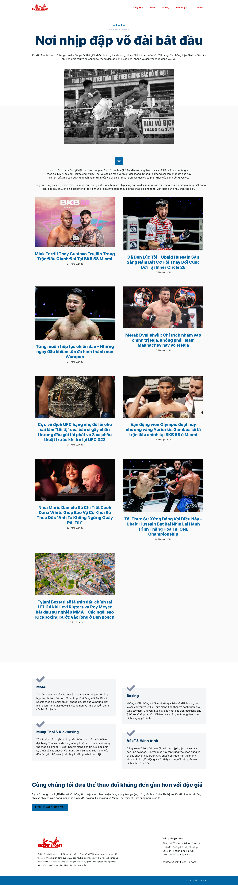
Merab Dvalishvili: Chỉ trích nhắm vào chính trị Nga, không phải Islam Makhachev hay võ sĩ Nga (163, 340)
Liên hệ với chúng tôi (50, 807)
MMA (152, 7)
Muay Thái (138, 7)
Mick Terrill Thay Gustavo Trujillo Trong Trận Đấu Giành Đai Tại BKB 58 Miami (75, 256)
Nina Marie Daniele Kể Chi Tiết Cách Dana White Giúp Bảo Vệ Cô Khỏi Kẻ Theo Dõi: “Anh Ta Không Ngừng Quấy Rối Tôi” (75, 515)
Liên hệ (199, 7)
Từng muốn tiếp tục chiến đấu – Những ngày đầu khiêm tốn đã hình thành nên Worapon (75, 351)
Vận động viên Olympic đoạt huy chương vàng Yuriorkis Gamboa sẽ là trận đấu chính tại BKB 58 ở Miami (163, 429)
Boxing (165, 7)
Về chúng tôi (182, 7)
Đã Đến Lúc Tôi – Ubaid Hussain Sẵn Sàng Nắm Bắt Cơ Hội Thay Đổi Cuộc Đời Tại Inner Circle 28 (163, 262)
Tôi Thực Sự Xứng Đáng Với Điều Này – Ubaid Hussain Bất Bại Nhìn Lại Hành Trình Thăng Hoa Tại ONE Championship (163, 526)
